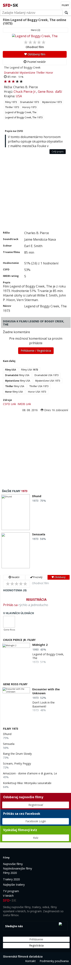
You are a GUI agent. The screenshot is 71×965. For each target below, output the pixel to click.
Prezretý (37, 577)
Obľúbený (59, 577)
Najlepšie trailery (14, 884)
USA (19, 96)
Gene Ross (45, 91)
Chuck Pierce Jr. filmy (19, 640)
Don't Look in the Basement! (43, 704)
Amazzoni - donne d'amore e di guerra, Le (30, 773)
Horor (49, 72)
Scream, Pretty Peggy (17, 763)
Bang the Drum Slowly (17, 753)
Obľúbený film (36, 54)
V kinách (8, 895)
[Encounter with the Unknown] (16, 690)
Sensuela (8, 744)
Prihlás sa (10, 605)
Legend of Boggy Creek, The (20, 112)
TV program (11, 891)
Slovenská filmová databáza (23, 956)
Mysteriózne (27, 72)
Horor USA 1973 (37, 391)
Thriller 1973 (12, 107)
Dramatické (11, 72)
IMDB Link (24, 404)
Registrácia (36, 599)
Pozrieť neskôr (36, 62)
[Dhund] (16, 512)
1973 (24, 491)
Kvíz (35, 838)
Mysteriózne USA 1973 (47, 380)
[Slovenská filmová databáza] (11, 5)
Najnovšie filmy (13, 864)
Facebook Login (35, 821)
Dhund (7, 734)
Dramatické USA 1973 (47, 375)
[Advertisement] (35, 193)
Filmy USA (29, 369)
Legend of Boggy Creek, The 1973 (24, 117)
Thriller (40, 72)
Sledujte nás (14, 926)
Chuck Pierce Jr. (25, 91)
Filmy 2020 (10, 873)
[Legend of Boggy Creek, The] (34, 36)
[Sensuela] (16, 550)
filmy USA (17, 375)
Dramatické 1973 (29, 102)
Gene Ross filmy (15, 684)
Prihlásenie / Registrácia (36, 350)
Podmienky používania (54, 961)
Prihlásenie (36, 939)
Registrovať (35, 805)
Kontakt (30, 961)
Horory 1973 (29, 107)
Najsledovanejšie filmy (17, 868)
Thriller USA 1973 (39, 386)
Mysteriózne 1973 (52, 102)
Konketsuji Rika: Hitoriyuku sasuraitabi (27, 783)
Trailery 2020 (11, 879)
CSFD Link (9, 404)
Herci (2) (35, 30)
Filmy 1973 (11, 102)
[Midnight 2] (16, 645)
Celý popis (58, 151)
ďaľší (58, 91)
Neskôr (15, 577)
